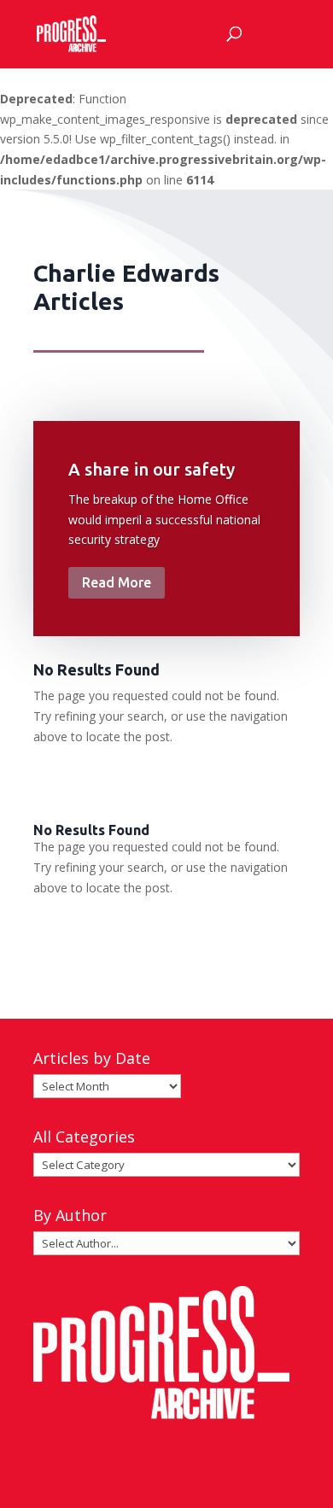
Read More (116, 582)
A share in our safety (151, 469)
